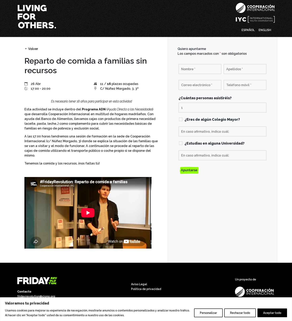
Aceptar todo (272, 312)
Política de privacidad (146, 289)
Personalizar (208, 312)
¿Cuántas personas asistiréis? (205, 98)
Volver (33, 49)
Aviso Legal (139, 284)
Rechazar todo (240, 312)
